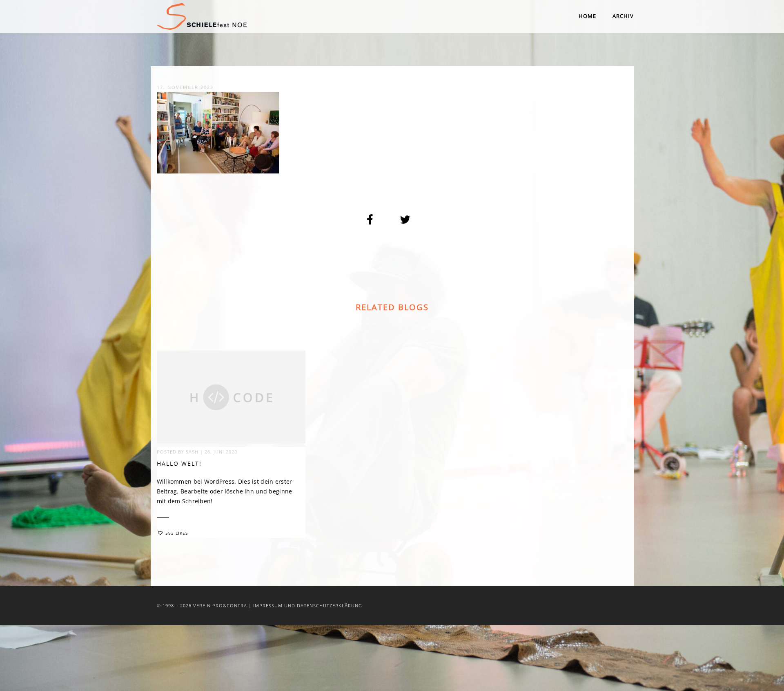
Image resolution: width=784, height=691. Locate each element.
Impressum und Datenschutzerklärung (307, 605)
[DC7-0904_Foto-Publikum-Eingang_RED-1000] (370, 219)
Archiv (623, 16)
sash (192, 452)
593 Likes (176, 533)
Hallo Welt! (179, 463)
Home (587, 16)
